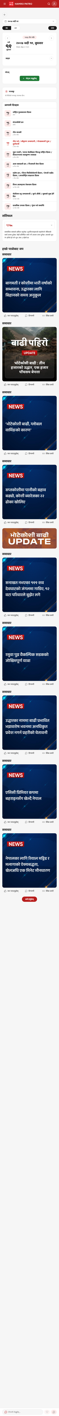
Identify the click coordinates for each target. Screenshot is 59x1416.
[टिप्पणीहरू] (54, 1412)
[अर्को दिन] (51, 38)
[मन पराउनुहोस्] (47, 1412)
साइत (8, 58)
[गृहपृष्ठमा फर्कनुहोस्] (4, 14)
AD (15, 28)
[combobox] (29, 225)
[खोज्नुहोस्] (48, 3)
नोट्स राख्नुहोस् (31, 78)
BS (7, 28)
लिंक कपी (50, 315)
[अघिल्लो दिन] (7, 38)
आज (52, 28)
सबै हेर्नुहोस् (29, 899)
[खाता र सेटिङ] (54, 3)
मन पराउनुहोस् (13, 315)
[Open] (29, 285)
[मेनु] (4, 3)
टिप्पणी (31, 315)
